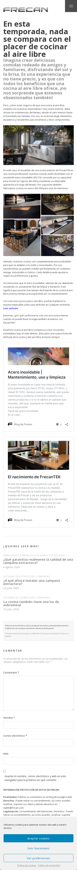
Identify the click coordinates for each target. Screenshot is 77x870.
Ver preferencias (38, 858)
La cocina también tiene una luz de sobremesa (31, 603)
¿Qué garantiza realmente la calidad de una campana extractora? (38, 561)
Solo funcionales (38, 848)
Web (5, 753)
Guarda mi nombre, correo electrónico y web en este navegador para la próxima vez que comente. (35, 778)
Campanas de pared (49, 633)
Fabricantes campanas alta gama (25, 555)
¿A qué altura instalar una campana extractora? (31, 582)
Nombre (9, 717)
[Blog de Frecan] (25, 9)
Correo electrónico (15, 735)
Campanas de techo (12, 633)
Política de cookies (26, 865)
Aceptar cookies (38, 838)
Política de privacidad (49, 865)
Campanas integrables (31, 633)
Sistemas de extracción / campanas (26, 576)
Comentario (11, 672)
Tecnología (57, 555)
